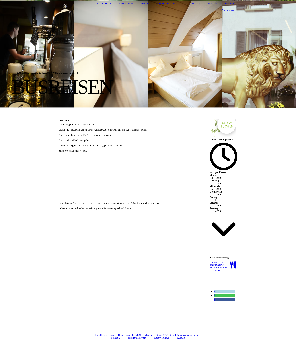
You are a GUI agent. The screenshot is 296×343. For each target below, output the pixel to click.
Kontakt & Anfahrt (221, 3)
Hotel (145, 3)
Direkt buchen (167, 3)
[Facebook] (214, 299)
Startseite (104, 3)
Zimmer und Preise (137, 337)
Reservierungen (161, 337)
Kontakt (181, 337)
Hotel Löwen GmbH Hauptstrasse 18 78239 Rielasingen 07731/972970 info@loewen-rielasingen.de (148, 335)
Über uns (228, 10)
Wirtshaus (192, 3)
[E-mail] (215, 291)
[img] (70, 7)
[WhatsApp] (215, 295)
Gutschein (126, 3)
